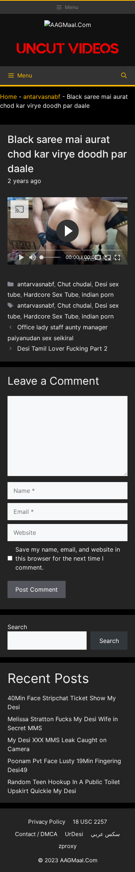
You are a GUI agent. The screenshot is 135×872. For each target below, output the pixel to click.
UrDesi (74, 834)
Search (17, 627)
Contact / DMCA (36, 834)
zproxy (67, 846)
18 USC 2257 (90, 821)
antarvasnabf (41, 96)
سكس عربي (105, 834)
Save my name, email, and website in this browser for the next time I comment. (67, 558)
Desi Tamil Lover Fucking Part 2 (62, 348)
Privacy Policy (46, 821)
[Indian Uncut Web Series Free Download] (67, 56)
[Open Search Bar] (124, 75)
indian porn (98, 294)
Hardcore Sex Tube (51, 294)
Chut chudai (74, 284)
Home (8, 96)
